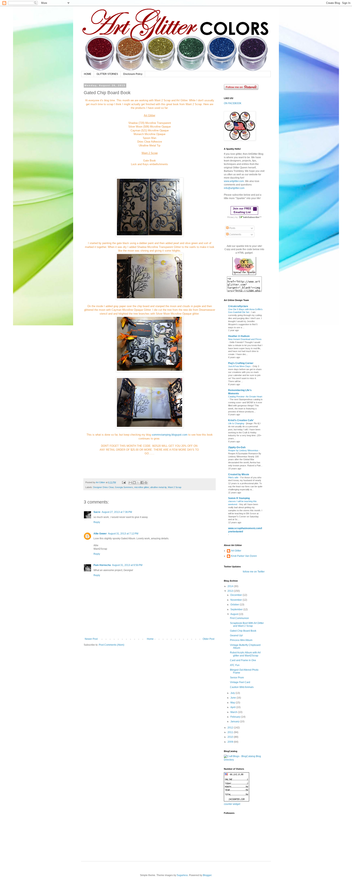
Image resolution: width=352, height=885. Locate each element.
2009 (231, 741)
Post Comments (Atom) (111, 644)
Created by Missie (238, 474)
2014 (231, 586)
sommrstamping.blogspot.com (169, 434)
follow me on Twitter (254, 571)
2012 (231, 727)
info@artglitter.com (234, 188)
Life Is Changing (236, 423)
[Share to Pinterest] (146, 483)
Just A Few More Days (239, 366)
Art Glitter (236, 550)
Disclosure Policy (132, 74)
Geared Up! (236, 635)
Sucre (97, 512)
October (235, 604)
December (236, 595)
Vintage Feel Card (240, 682)
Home (150, 639)
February (235, 716)
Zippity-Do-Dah (236, 447)
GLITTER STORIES (107, 74)
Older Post (208, 639)
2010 (231, 737)
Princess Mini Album (241, 640)
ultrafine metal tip (158, 487)
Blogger (207, 875)
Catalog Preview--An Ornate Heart (245, 396)
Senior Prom (237, 677)
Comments (235, 234)
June (233, 697)
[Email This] (130, 483)
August (234, 614)
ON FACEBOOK (232, 103)
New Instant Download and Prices (245, 339)
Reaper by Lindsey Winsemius (243, 450)
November (236, 599)
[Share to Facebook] (142, 483)
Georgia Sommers (124, 487)
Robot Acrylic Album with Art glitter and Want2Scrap (245, 654)
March (234, 712)
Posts (232, 228)
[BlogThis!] (134, 483)
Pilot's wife (233, 477)
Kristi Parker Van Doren (244, 556)
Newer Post (91, 639)
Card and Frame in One (243, 660)
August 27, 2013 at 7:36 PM (117, 512)
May (233, 702)
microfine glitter (141, 487)
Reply (97, 522)
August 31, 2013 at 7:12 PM (123, 533)
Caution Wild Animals (242, 687)
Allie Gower (100, 533)
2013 (231, 591)
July (232, 693)
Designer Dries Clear (103, 487)
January (235, 721)
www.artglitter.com (234, 181)
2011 (231, 732)
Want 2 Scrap (174, 487)
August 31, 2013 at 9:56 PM (127, 565)
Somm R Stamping (239, 498)
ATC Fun (235, 665)
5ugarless (182, 875)
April (233, 707)
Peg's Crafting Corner (240, 363)
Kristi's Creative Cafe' (241, 420)
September (236, 609)
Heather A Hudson (239, 336)
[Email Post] (123, 482)
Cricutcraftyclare (238, 306)
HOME (87, 74)
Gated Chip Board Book (243, 630)
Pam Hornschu (102, 565)
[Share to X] (138, 483)
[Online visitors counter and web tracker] (236, 800)
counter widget (232, 804)
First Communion (239, 618)
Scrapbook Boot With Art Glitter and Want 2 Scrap (247, 624)
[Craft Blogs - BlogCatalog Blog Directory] (244, 759)
